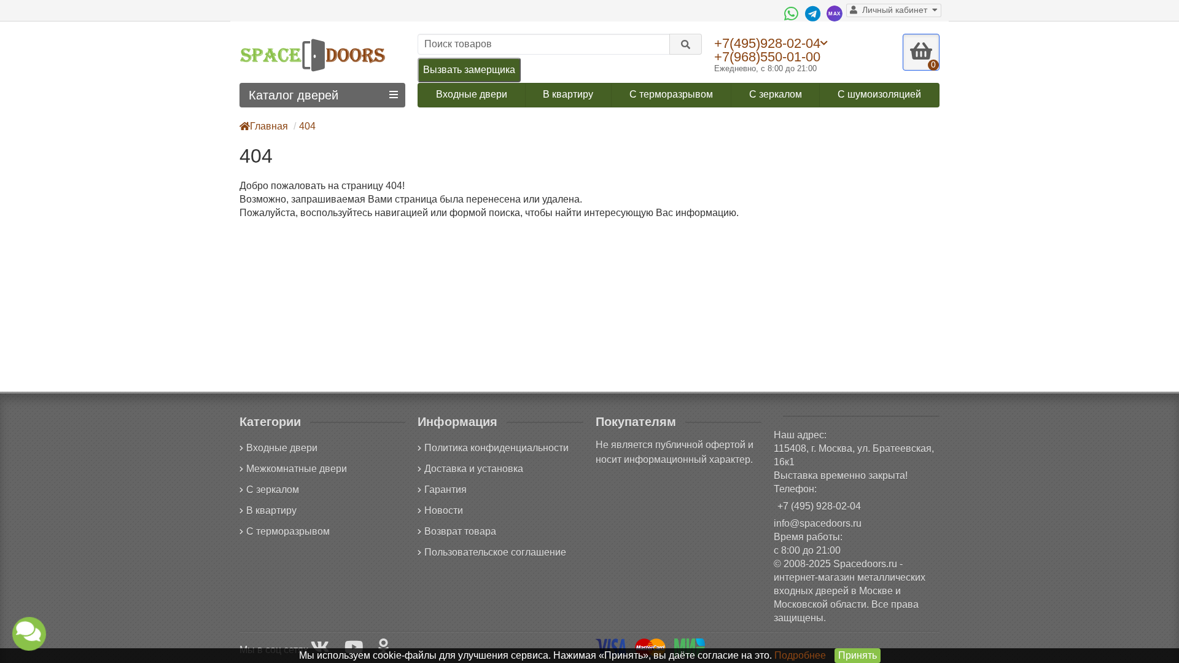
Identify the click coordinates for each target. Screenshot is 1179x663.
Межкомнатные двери (296, 468)
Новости (443, 510)
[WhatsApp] (792, 13)
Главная (269, 126)
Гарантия (445, 489)
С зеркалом (775, 94)
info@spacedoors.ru (818, 523)
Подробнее (800, 655)
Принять (857, 655)
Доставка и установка (473, 468)
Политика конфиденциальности (496, 448)
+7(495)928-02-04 (767, 43)
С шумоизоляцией (879, 94)
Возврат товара (460, 531)
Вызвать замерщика (469, 69)
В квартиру (568, 94)
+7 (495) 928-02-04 (819, 506)
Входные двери (471, 94)
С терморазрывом (671, 94)
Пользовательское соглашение (495, 552)
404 (307, 126)
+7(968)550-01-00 (767, 56)
